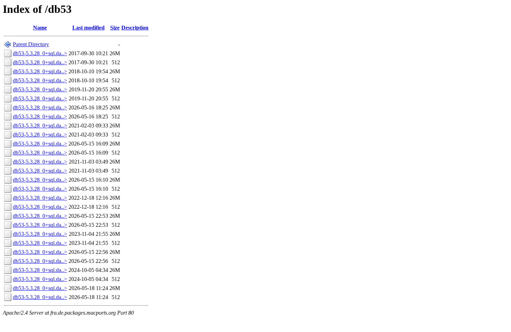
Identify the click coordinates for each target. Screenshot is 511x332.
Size (115, 28)
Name (40, 28)
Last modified (88, 28)
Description (134, 28)
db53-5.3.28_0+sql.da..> (40, 53)
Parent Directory (31, 44)
